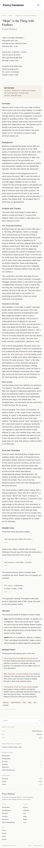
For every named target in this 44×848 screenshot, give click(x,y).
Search (4, 839)
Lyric (24, 822)
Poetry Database (13, 5)
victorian (39, 734)
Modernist (5, 767)
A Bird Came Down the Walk (14, 658)
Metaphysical (6, 758)
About (30, 845)
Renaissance (6, 756)
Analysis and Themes (28, 90)
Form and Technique (11, 93)
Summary (7, 90)
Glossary (7, 95)
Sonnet (25, 807)
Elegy (25, 816)
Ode (24, 813)
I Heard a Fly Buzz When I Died (12, 747)
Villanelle (26, 810)
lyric (40, 738)
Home (4, 15)
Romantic (5, 761)
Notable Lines (23, 93)
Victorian (5, 764)
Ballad (25, 819)
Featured (5, 778)
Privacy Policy (38, 845)
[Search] (40, 721)
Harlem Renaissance (8, 770)
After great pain (17, 354)
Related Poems (16, 95)
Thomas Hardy (26, 687)
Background (16, 90)
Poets (4, 784)
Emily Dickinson (11, 29)
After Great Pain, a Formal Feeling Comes (18, 674)
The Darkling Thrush (11, 687)
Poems (10, 15)
